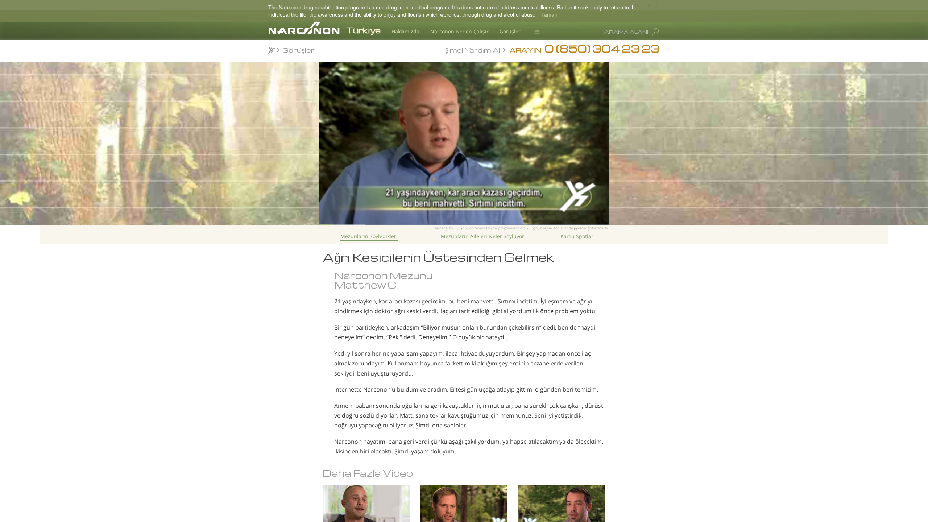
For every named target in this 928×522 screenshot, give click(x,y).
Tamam (550, 14)
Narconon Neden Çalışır (459, 31)
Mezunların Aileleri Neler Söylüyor (482, 236)
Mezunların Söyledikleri (369, 236)
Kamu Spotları (577, 236)
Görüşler (510, 31)
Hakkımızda (405, 31)
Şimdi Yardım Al (472, 49)
